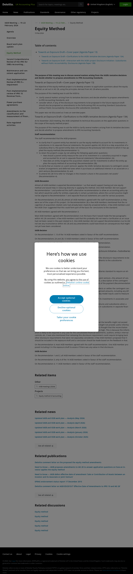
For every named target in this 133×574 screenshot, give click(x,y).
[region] (66, 287)
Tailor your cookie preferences (66, 319)
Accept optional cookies (66, 299)
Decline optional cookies (66, 309)
